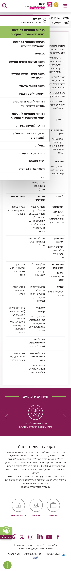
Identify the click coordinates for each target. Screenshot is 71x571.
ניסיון (41, 176)
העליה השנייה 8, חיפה (47, 545)
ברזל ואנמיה (37, 161)
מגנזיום (40, 54)
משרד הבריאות (24, 545)
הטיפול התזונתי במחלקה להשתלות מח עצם (29, 44)
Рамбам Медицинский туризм (35, 548)
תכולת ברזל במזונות (32, 169)
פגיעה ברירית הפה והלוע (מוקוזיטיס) (28, 135)
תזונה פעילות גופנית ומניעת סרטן (27, 64)
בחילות (40, 145)
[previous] (63, 417)
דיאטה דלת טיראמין (32, 93)
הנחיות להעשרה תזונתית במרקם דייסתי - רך (29, 103)
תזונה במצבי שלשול (32, 86)
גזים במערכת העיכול (32, 153)
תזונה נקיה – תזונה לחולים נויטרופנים (28, 76)
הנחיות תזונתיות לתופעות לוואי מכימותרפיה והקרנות (28, 32)
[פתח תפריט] (65, 5)
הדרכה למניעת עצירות (30, 125)
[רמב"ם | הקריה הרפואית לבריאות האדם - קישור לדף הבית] (37, 6)
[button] (25, 21)
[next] (7, 417)
